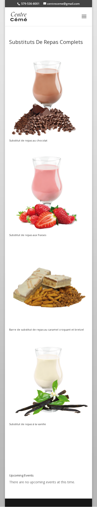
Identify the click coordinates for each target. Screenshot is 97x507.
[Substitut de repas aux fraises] (48, 231)
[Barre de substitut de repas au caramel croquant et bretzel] (48, 326)
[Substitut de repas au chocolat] (48, 136)
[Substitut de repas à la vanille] (48, 420)
